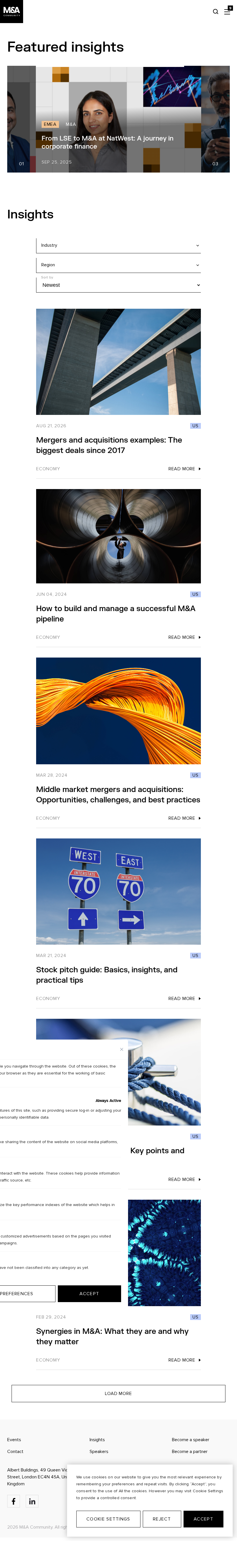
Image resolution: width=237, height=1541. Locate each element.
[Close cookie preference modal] (121, 1049)
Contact (15, 1451)
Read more (182, 469)
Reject (162, 1519)
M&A (100, 124)
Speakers (99, 1451)
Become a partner (190, 1451)
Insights (97, 1440)
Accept (203, 1519)
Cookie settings (108, 1519)
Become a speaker (190, 1440)
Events (14, 1440)
